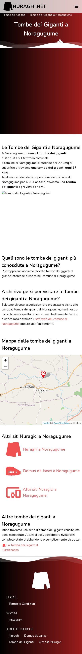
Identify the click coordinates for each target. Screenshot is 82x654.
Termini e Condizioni (22, 604)
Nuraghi (14, 635)
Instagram (15, 620)
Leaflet (46, 423)
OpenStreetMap (61, 423)
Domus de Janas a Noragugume (51, 471)
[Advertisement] (41, 91)
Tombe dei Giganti (13, 15)
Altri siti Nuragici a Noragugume (40, 492)
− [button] (5, 366)
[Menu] (76, 6)
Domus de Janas (35, 635)
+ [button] (5, 360)
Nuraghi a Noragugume (44, 449)
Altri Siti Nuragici (49, 642)
